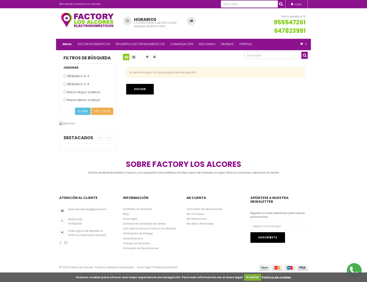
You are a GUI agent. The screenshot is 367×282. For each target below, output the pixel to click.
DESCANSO (207, 44)
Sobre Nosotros (133, 238)
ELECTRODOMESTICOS (94, 44)
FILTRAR (83, 111)
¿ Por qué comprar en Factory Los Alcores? (149, 228)
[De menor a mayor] (147, 57)
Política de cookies (276, 277)
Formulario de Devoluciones (141, 248)
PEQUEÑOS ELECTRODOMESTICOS (140, 44)
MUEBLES (227, 44)
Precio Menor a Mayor (83, 100)
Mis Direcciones (196, 219)
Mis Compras (195, 214)
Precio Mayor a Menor (83, 92)
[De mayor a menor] (154, 57)
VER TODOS (102, 111)
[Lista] (133, 57)
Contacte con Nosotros (137, 209)
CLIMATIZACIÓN (181, 44)
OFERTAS (245, 44)
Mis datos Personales (200, 223)
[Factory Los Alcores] (88, 19)
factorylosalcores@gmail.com (87, 209)
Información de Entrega (138, 233)
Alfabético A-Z (77, 76)
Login (298, 4)
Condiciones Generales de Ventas (144, 223)
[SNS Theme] (60, 243)
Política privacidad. (166, 267)
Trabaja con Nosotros (137, 243)
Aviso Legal (130, 219)
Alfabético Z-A (77, 84)
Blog (126, 214)
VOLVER (140, 89)
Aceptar (252, 277)
